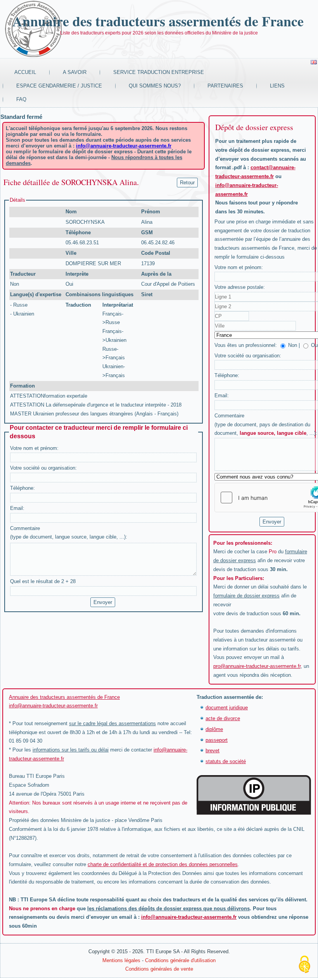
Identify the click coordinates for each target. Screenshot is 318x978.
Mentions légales (121, 960)
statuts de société (226, 761)
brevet (212, 750)
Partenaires (225, 86)
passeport (217, 740)
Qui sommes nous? (155, 86)
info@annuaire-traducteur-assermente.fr (123, 146)
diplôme (214, 729)
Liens (277, 86)
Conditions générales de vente (159, 969)
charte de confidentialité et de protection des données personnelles (163, 864)
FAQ (21, 99)
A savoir (74, 72)
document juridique (227, 707)
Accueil (25, 72)
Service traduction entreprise (158, 72)
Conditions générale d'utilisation (180, 960)
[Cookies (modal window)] (304, 965)
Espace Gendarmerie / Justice (59, 86)
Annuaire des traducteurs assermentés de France (158, 21)
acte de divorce (223, 718)
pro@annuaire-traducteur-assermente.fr (257, 666)
